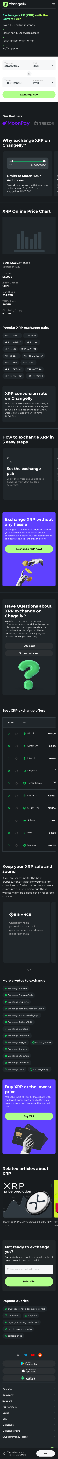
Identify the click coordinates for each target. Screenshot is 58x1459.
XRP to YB (10, 349)
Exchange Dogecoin (17, 1035)
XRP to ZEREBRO (33, 355)
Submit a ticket (29, 653)
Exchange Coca (14, 1069)
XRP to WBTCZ (13, 342)
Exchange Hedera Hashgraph (22, 1015)
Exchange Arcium (16, 1049)
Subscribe (29, 1281)
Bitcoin (31, 733)
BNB (29, 832)
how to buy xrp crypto (18, 1329)
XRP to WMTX (12, 335)
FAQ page (29, 645)
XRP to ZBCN (28, 349)
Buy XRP (29, 1116)
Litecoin (31, 758)
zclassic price (13, 1335)
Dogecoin (32, 770)
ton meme (12, 1315)
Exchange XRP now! (29, 548)
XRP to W (30, 335)
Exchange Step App (17, 1055)
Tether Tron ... (34, 783)
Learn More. (20, 1455)
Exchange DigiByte (17, 1002)
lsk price (31, 1315)
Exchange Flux (41, 1042)
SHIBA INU (33, 807)
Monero (31, 845)
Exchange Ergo (39, 1069)
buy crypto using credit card (22, 1322)
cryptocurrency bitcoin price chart (25, 1308)
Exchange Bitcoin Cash (19, 995)
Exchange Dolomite (17, 1062)
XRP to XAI (32, 342)
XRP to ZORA (34, 369)
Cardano (32, 795)
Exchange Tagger (16, 1042)
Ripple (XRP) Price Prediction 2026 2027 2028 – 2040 (27, 1224)
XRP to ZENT (11, 355)
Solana (31, 820)
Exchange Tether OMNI (18, 1022)
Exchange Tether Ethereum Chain (24, 1008)
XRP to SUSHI (35, 376)
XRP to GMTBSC (13, 376)
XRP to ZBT (11, 362)
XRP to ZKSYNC (13, 369)
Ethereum (32, 745)
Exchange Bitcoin (16, 988)
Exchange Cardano (16, 1029)
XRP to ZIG (28, 362)
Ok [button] (45, 1453)
